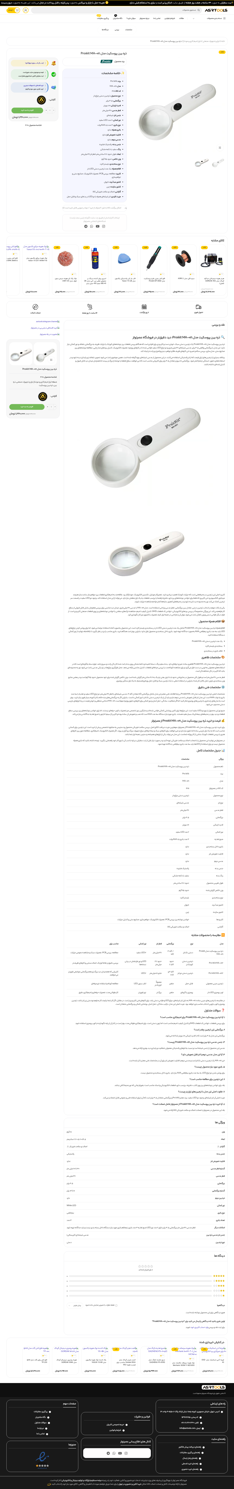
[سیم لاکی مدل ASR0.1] (183, 258)
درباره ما (40, 1428)
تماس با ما (40, 1434)
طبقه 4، (169, 1411)
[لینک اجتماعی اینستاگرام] (103, 226)
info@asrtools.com (187, 1428)
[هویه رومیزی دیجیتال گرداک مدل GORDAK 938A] (65, 1350)
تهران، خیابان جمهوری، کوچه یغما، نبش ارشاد (196, 1411)
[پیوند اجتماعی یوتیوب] (97, 226)
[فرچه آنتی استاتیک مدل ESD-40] (213, 1350)
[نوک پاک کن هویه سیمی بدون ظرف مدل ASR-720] (65, 258)
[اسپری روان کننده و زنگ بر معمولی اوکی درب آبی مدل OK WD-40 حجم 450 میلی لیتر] (95, 258)
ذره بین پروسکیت (46, 385)
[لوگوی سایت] (216, 10)
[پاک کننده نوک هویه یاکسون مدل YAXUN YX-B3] (95, 1350)
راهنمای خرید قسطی (190, 1464)
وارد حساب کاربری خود (199, 1327)
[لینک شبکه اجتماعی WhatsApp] (91, 226)
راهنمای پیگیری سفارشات (190, 1452)
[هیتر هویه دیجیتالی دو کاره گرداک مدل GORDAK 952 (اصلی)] (213, 258)
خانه (223, 41)
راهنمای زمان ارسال (190, 1458)
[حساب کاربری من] (25, 10)
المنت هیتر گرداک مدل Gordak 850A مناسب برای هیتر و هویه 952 (126, 1362)
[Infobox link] (198, 309)
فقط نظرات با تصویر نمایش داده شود (99, 1305)
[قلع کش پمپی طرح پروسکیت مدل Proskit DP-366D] (154, 258)
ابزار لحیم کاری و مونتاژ (192, 41)
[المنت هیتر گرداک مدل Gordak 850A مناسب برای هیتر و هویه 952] (124, 1350)
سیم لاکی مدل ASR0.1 (186, 278)
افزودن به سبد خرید (27, 110)
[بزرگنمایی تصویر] (220, 147)
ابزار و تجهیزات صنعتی (211, 41)
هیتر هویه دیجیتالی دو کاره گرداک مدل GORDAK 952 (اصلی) (214, 281)
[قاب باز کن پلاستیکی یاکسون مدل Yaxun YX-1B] (124, 258)
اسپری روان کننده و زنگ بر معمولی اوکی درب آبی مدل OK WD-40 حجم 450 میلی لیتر (95, 281)
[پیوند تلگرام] (86, 226)
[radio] (41, 100)
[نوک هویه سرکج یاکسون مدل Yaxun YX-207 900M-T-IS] (36, 248)
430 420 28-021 (187, 1423)
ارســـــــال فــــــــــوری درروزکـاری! (34, 63)
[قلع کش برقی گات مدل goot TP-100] (36, 1350)
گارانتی (52, 100)
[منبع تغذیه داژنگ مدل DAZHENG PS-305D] (154, 1350)
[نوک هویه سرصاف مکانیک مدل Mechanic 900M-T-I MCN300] (183, 1351)
